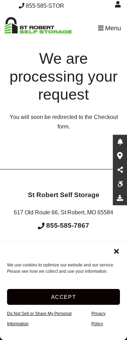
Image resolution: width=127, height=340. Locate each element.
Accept (63, 297)
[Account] (119, 4)
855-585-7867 (66, 225)
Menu (112, 28)
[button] (116, 251)
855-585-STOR (45, 6)
